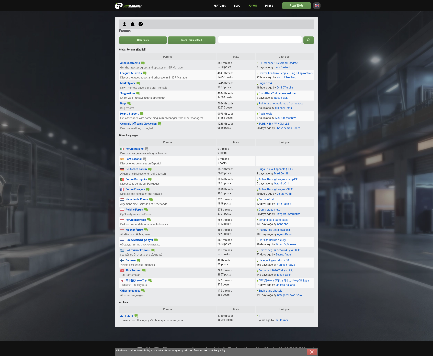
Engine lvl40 (266, 83)
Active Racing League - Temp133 (278, 179)
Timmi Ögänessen (286, 244)
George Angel (283, 254)
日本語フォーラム (136, 280)
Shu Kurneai (282, 320)
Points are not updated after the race (281, 103)
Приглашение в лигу (272, 240)
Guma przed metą (269, 209)
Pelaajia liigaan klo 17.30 (274, 260)
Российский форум (139, 240)
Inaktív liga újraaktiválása (274, 230)
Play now (296, 5)
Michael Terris (283, 108)
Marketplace (127, 83)
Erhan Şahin (284, 274)
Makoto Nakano (285, 285)
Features (220, 5)
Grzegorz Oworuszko (288, 214)
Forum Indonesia (135, 220)
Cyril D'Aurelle (285, 87)
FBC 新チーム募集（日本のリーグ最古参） (284, 280)
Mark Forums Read (191, 40)
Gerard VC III (281, 183)
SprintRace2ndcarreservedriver (277, 93)
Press (269, 5)
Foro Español (133, 159)
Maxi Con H (281, 173)
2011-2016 (126, 316)
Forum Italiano (134, 149)
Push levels (265, 113)
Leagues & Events (131, 73)
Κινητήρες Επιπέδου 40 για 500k (279, 250)
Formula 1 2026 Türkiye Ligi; (276, 270)
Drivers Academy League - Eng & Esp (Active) (286, 73)
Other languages (130, 290)
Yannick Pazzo (286, 264)
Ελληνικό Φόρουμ (137, 250)
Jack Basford (282, 67)
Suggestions (127, 93)
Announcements (130, 63)
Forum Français (135, 189)
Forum (252, 5)
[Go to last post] (257, 63)
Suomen (130, 260)
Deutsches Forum (136, 169)
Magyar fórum (134, 230)
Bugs (123, 103)
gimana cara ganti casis (273, 220)
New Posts (143, 40)
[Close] (312, 352)
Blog (237, 5)
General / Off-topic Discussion (138, 123)
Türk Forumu (133, 270)
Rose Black (281, 98)
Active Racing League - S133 (276, 189)
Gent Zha (282, 224)
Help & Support (129, 113)
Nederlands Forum (136, 199)
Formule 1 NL (267, 199)
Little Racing (283, 204)
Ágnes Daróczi (285, 234)
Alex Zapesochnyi (285, 118)
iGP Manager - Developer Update (278, 63)
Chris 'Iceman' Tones (288, 128)
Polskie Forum (134, 209)
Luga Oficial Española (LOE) (276, 169)
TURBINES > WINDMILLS (274, 123)
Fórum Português (136, 179)
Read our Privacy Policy (214, 350)
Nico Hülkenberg (286, 77)
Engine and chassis (270, 290)
